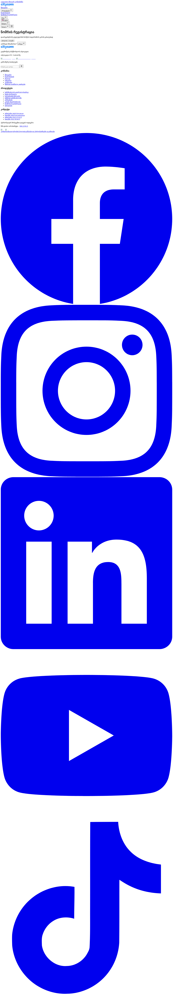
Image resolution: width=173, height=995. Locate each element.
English (6, 20)
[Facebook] (86, 304)
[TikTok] (86, 993)
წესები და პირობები (34, 131)
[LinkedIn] (86, 648)
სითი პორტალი (11, 94)
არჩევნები (9, 100)
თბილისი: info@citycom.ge (14, 113)
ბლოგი (7, 78)
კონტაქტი (8, 82)
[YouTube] (86, 821)
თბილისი (5, 40)
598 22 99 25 (24, 126)
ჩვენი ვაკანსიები (48, 131)
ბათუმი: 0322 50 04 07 (12, 119)
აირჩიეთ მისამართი (9, 44)
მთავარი (4, 7)
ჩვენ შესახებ (5, 13)
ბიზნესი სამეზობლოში (13, 98)
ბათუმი (11, 40)
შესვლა (4, 23)
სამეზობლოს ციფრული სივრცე (17, 92)
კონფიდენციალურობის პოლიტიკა (14, 131)
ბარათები (8, 105)
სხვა (3, 18)
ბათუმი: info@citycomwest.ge (15, 115)
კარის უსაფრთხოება (13, 102)
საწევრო (8, 80)
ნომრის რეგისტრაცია (9, 15)
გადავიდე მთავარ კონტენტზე (12, 2)
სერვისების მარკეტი (12, 96)
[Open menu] (12, 26)
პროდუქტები (6, 11)
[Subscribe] (21, 66)
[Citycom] (7, 6)
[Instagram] (86, 476)
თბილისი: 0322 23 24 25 (13, 117)
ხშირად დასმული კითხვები (15, 84)
